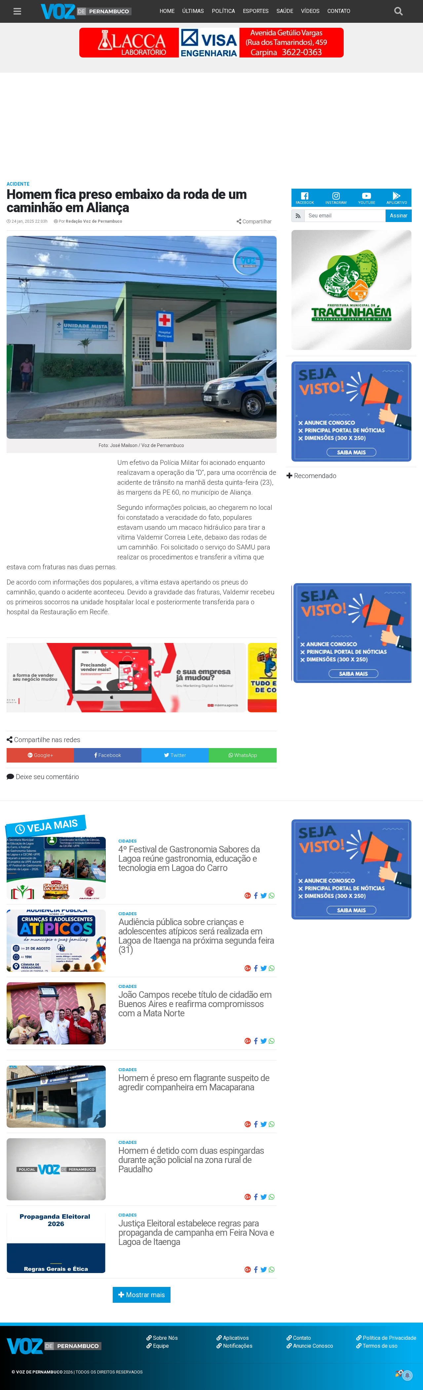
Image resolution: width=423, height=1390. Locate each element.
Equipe (160, 1346)
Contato (301, 1338)
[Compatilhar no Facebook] (255, 896)
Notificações (237, 1346)
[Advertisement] (211, 122)
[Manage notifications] (407, 1375)
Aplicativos (235, 1338)
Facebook (305, 203)
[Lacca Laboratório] (211, 42)
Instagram (336, 203)
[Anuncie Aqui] (351, 411)
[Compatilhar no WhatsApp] (271, 896)
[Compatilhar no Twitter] (263, 896)
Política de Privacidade (389, 1338)
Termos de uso (380, 1346)
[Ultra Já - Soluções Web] (399, 1373)
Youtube (366, 203)
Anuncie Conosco (312, 1346)
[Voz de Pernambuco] (86, 11)
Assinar (398, 215)
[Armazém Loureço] (142, 677)
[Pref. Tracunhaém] (351, 289)
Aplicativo (397, 203)
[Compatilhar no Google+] (248, 896)
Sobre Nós (165, 1338)
